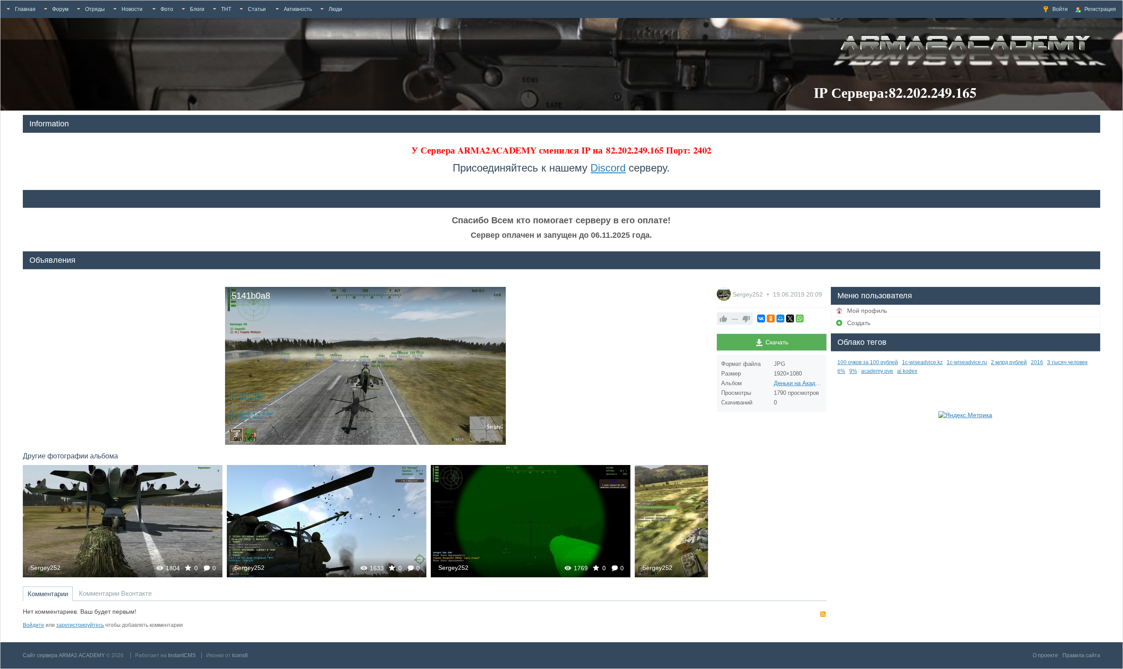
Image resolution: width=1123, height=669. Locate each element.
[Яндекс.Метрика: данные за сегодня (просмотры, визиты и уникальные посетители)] (965, 415)
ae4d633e (531, 521)
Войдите (33, 625)
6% (841, 371)
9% (853, 371)
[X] (790, 318)
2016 (1037, 362)
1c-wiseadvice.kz (922, 362)
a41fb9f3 (326, 521)
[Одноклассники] (771, 318)
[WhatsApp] (800, 318)
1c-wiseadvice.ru (967, 362)
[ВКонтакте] (761, 318)
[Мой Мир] (780, 318)
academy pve (877, 371)
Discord (608, 168)
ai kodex (907, 371)
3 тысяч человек (1067, 362)
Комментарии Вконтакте (115, 593)
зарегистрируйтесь (80, 625)
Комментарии (48, 593)
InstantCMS (182, 655)
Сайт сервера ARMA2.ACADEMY (64, 655)
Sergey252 (45, 567)
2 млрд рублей (1009, 362)
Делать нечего (123, 521)
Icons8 (240, 655)
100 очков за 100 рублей (867, 362)
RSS (822, 614)
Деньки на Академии (801, 383)
